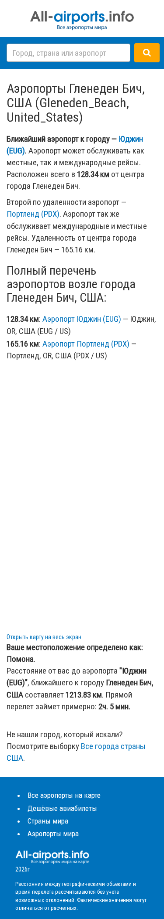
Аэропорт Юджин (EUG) (81, 319)
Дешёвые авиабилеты (62, 808)
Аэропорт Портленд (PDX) (85, 344)
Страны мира (48, 821)
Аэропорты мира (53, 833)
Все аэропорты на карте (64, 795)
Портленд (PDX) (33, 214)
